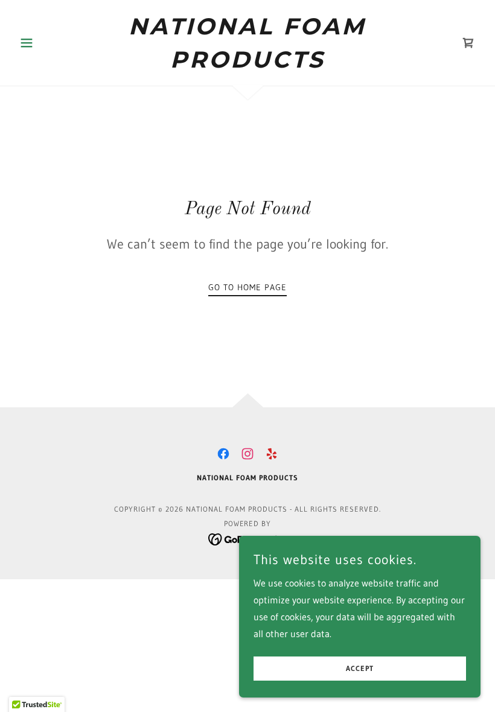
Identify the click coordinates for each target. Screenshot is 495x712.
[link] (247, 64)
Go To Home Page (247, 287)
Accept (360, 668)
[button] (49, 43)
